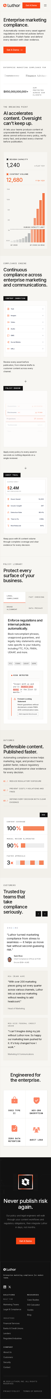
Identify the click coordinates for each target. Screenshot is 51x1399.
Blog (29, 1315)
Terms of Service (32, 1391)
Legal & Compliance (12, 1309)
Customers (8, 1357)
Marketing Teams (11, 1304)
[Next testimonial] (45, 914)
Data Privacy (36, 608)
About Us (7, 1352)
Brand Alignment (12, 608)
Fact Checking (36, 597)
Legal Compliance (13, 597)
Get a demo (31, 5)
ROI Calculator (33, 1305)
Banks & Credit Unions (13, 1328)
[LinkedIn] (4, 1287)
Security (7, 1362)
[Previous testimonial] (38, 914)
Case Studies (33, 1300)
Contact (6, 1367)
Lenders (7, 1333)
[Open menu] (45, 5)
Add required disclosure (28, 714)
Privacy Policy (11, 1391)
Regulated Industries (12, 1338)
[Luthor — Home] (11, 5)
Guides (30, 1310)
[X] (9, 1287)
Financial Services (11, 1323)
